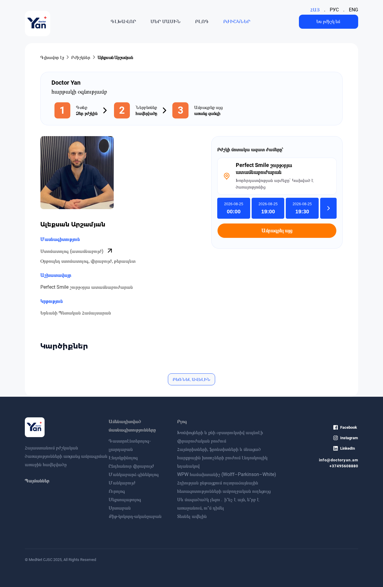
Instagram (349, 438)
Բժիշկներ (80, 57)
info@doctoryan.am (338, 460)
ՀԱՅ (315, 10)
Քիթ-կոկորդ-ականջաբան (135, 516)
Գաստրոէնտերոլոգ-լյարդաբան (130, 445)
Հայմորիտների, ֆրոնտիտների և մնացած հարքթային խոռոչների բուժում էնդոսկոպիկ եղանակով (222, 457)
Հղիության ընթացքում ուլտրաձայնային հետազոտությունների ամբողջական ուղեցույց (223, 487)
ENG (353, 10)
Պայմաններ (37, 480)
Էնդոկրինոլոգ (123, 457)
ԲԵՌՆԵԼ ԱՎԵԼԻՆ (191, 379)
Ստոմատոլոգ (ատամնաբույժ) (72, 251)
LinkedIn (347, 448)
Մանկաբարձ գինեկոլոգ (134, 474)
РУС (334, 10)
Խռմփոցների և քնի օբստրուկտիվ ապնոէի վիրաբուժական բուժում (220, 437)
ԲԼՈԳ (202, 21)
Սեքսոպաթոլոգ (125, 499)
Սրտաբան (120, 508)
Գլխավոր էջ (52, 57)
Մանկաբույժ (122, 483)
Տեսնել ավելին (192, 516)
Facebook (348, 427)
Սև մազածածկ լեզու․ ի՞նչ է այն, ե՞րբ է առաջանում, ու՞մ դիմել (218, 504)
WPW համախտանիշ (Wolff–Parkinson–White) (226, 474)
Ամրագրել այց (277, 230)
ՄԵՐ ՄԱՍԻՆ (166, 21)
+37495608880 (343, 466)
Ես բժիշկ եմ (328, 21)
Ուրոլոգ (117, 491)
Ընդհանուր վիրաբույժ (131, 466)
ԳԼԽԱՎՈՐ (123, 21)
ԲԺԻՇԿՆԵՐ (236, 21)
